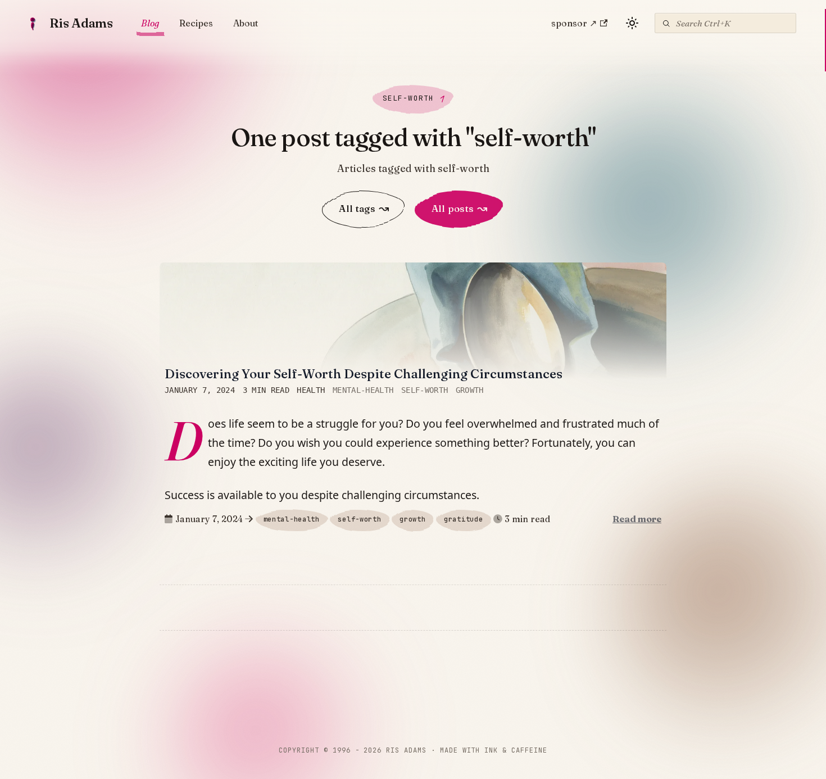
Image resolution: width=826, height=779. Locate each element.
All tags (364, 208)
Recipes (196, 23)
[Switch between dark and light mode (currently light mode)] (632, 23)
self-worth (424, 390)
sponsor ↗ (574, 23)
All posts (459, 208)
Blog (150, 23)
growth (470, 390)
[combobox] (725, 23)
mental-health (363, 390)
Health (311, 390)
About (245, 23)
